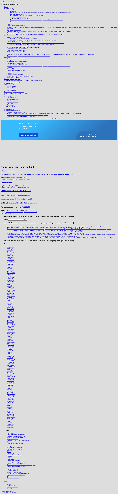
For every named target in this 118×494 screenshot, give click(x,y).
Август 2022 (10, 316)
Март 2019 (10, 375)
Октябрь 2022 (11, 313)
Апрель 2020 (10, 356)
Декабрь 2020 (10, 345)
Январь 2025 (10, 274)
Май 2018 (9, 389)
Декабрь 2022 (10, 310)
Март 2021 (10, 340)
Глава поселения (11, 97)
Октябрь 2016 (11, 417)
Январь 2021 (10, 343)
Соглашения (10, 73)
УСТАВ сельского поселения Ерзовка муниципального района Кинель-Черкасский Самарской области (35, 34)
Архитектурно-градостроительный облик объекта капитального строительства (28, 56)
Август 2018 (10, 385)
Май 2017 (9, 407)
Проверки (10, 24)
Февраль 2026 (11, 255)
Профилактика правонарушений (16, 25)
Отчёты (9, 21)
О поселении (7, 96)
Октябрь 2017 (11, 399)
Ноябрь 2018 (10, 381)
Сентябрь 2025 (11, 263)
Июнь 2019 (10, 371)
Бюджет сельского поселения (15, 437)
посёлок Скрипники (12, 86)
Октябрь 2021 (11, 330)
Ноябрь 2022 (10, 312)
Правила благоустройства (14, 455)
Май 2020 (9, 355)
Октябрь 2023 (11, 296)
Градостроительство (9, 35)
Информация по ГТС (9, 83)
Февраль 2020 (11, 359)
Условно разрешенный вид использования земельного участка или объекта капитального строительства (35, 43)
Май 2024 (9, 286)
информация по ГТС (12, 444)
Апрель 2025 (10, 270)
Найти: (6, 219)
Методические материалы (20, 18)
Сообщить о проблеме (28, 135)
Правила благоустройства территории (17, 48)
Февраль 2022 (11, 324)
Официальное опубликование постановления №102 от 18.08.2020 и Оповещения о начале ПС (41, 174)
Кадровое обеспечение (13, 9)
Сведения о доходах (12, 469)
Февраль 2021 (11, 342)
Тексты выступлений (13, 33)
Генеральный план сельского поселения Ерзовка (23, 38)
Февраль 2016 (11, 427)
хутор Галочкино (11, 90)
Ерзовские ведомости (13, 99)
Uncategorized (10, 433)
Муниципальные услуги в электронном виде (16, 93)
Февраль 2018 (11, 394)
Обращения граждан (9, 106)
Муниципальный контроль (14, 82)
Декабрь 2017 (10, 396)
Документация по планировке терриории (18, 440)
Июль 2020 (10, 352)
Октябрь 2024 (11, 278)
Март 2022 (10, 323)
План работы (10, 22)
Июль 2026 (10, 248)
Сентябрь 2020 (11, 349)
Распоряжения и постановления (16, 70)
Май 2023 (9, 303)
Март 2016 (10, 425)
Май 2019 (9, 372)
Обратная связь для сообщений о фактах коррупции (21, 116)
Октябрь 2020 (11, 348)
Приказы (9, 67)
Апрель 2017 (10, 408)
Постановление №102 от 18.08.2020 (16, 191)
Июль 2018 (10, 386)
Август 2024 (10, 281)
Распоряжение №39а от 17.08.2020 (15, 207)
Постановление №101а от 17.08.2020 (16, 199)
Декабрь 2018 (10, 379)
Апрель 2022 (10, 322)
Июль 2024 (10, 283)
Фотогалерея (10, 105)
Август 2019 (10, 368)
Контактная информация (17, 14)
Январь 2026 (10, 257)
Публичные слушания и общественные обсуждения (21, 465)
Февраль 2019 (11, 376)
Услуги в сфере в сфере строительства (17, 51)
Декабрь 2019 (10, 362)
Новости (6, 94)
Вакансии (13, 11)
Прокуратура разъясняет (10, 109)
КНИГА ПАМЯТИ (9, 84)
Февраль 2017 (11, 411)
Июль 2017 (10, 404)
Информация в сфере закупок (12, 79)
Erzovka (25, 177)
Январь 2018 (10, 395)
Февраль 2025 (11, 273)
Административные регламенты (16, 58)
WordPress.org (11, 488)
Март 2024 (10, 288)
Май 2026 (9, 251)
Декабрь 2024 (10, 275)
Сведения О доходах (12, 470)
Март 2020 (10, 358)
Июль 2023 (10, 300)
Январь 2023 (10, 309)
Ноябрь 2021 (10, 329)
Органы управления (12, 102)
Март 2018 (10, 392)
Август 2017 (10, 402)
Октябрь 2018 (11, 382)
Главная (6, 7)
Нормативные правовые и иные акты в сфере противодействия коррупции (27, 115)
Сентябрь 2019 (11, 366)
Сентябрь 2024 (11, 280)
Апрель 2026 (10, 252)
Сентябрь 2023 (11, 297)
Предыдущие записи (7, 170)
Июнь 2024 (10, 284)
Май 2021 (9, 337)
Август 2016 (10, 418)
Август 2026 (10, 247)
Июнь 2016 (10, 421)
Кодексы (9, 60)
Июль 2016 (10, 420)
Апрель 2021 (10, 339)
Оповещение (6, 182)
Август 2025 (10, 264)
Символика (10, 103)
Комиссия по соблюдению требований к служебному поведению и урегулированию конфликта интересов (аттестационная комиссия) (44, 113)
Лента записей (11, 485)
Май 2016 (9, 422)
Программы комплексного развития (17, 50)
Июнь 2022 (10, 319)
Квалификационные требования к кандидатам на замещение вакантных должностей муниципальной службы (40, 12)
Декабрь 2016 (10, 414)
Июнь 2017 (10, 405)
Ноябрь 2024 (10, 277)
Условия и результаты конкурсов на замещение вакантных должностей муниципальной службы (36, 20)
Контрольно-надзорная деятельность (14, 92)
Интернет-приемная (12, 107)
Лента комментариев (12, 487)
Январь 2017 (10, 412)
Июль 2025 (10, 265)
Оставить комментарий (24, 179)
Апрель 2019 (10, 373)
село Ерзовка (10, 87)
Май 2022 (9, 320)
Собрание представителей (14, 30)
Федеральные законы (13, 77)
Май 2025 (9, 268)
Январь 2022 (10, 326)
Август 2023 (10, 299)
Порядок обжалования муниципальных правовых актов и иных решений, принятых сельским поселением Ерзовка (38, 66)
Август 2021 (10, 333)
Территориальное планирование (16, 37)
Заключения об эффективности (18, 64)
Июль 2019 (10, 369)
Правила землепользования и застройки (18, 41)
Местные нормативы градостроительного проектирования (23, 47)
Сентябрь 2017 (11, 401)
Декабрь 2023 (10, 293)
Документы (7, 57)
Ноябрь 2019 (10, 363)
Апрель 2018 (10, 391)
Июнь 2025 (10, 267)
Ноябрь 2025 (10, 260)
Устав (8, 476)
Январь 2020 (10, 360)
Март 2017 (10, 409)
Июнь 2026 (10, 250)
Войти (9, 484)
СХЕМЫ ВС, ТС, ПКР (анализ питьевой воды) (20, 76)
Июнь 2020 (10, 353)
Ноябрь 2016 (10, 415)
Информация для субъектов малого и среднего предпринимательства (23, 80)
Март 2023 (10, 306)
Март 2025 (10, 271)
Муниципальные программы (15, 63)
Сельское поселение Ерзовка (8, 2)
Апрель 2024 (10, 287)
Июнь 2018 (10, 388)
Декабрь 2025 (10, 258)
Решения (9, 71)
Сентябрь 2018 (11, 384)
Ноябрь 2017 (10, 398)
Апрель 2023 (10, 304)
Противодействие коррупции (18, 17)
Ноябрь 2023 (10, 294)
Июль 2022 (10, 317)
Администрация (8, 8)
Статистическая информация (15, 74)
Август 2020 (10, 350)
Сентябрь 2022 (11, 314)
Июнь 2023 (10, 301)
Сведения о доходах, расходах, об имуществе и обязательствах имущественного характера (32, 118)
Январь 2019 (10, 378)
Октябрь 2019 (11, 365)
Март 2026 (10, 254)
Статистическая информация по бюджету (18, 473)
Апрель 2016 (10, 424)
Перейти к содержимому (7, 1)
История (9, 100)
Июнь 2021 (10, 336)
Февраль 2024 (11, 290)
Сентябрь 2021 (11, 332)
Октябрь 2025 (11, 261)
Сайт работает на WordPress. (8, 492)
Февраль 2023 (11, 307)
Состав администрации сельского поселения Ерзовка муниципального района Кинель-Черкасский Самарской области (39, 31)
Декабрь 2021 (10, 327)
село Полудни (11, 89)
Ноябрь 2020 (10, 346)
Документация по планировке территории (18, 45)
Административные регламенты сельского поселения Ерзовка (27, 53)
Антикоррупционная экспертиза (16, 112)
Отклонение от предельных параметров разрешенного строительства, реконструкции (30, 44)
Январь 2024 (10, 291)
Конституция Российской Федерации (17, 61)
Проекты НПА (11, 69)
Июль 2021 (10, 335)
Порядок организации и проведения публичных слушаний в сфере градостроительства (34, 40)
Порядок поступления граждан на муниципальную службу (26, 15)
